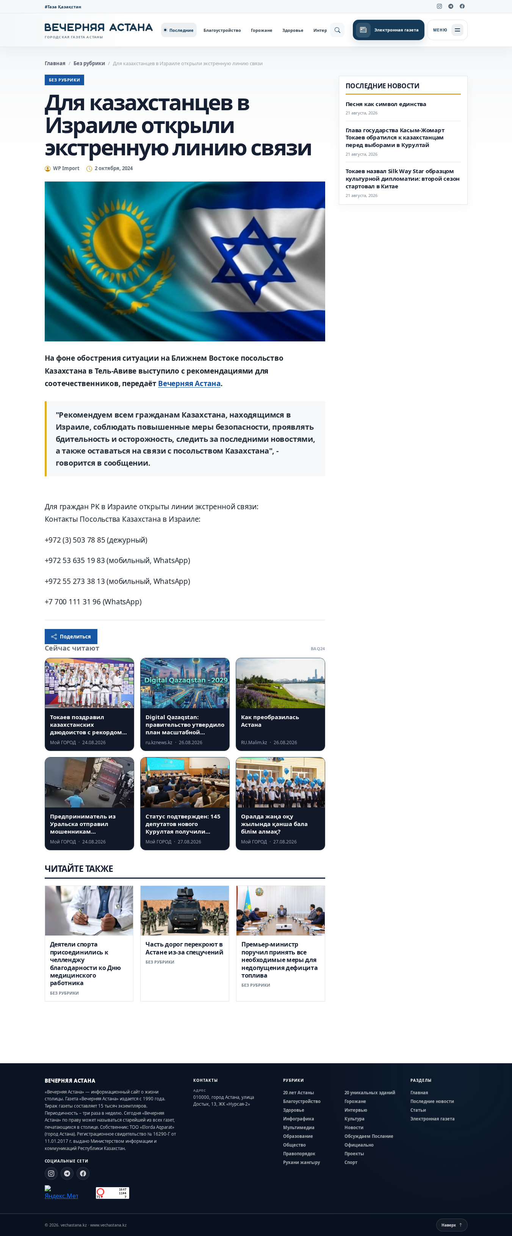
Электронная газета (432, 1119)
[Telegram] (451, 6)
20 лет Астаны (298, 1092)
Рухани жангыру (301, 1162)
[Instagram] (439, 6)
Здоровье (293, 30)
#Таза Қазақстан (63, 7)
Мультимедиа (299, 1127)
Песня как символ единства (386, 104)
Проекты (354, 1153)
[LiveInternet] (87, 1193)
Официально (359, 1145)
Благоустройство (222, 30)
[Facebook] (462, 6)
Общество (294, 1145)
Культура (354, 1119)
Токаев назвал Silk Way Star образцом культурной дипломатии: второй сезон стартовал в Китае (403, 178)
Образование (298, 1136)
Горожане (261, 30)
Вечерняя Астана (189, 383)
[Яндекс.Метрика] (61, 1192)
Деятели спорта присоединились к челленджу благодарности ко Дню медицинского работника (85, 963)
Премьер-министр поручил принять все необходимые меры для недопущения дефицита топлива (279, 959)
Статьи (418, 1110)
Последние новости (432, 1101)
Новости (353, 1127)
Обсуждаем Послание (368, 1136)
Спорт (350, 1162)
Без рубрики (89, 63)
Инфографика (298, 1119)
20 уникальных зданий (369, 1092)
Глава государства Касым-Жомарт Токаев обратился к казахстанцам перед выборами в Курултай (395, 138)
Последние (181, 30)
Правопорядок (299, 1153)
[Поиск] (337, 30)
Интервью (324, 30)
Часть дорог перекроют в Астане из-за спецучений (185, 948)
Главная (55, 63)
